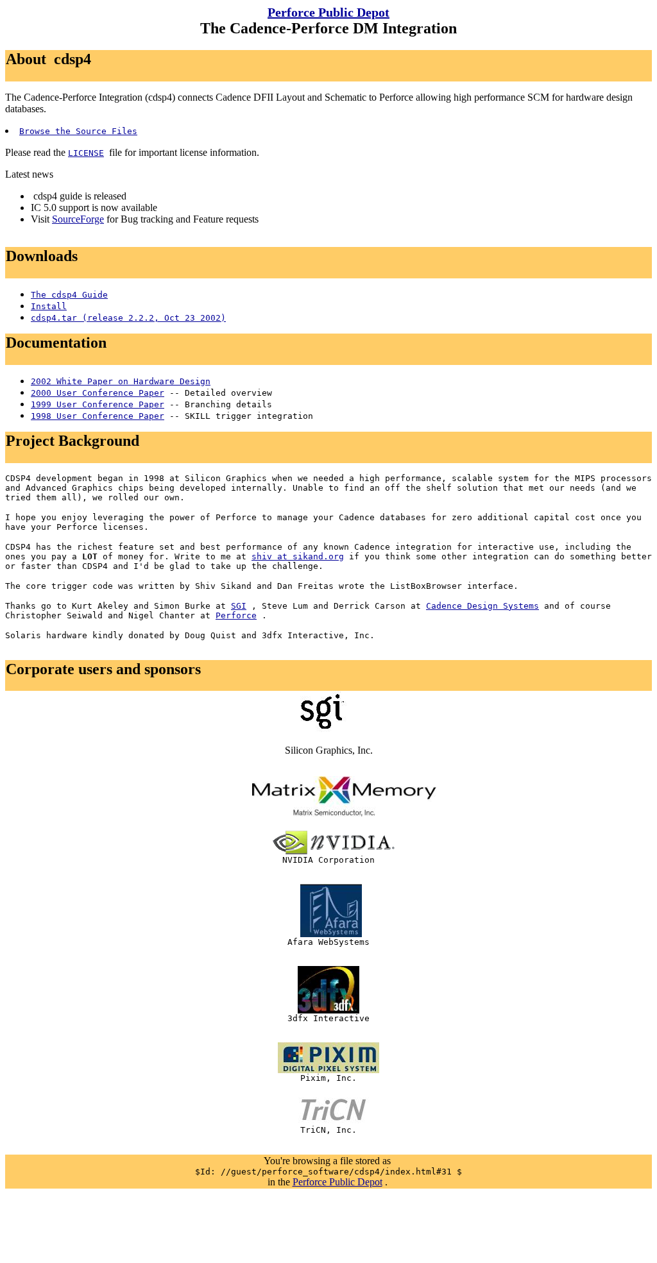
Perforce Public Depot (328, 12)
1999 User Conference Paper (97, 404)
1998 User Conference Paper (97, 416)
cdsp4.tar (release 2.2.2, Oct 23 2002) (128, 318)
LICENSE (86, 153)
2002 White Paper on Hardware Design (120, 381)
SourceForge (78, 219)
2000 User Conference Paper (97, 393)
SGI (238, 606)
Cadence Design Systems (482, 606)
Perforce (236, 615)
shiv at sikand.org (298, 556)
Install (49, 306)
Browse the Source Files (78, 131)
